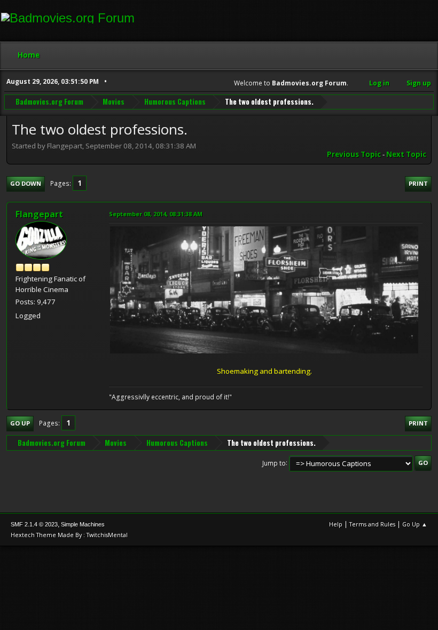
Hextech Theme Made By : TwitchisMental (69, 535)
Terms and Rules (372, 524)
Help (335, 524)
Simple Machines (83, 524)
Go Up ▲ (414, 524)
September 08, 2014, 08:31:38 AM (155, 214)
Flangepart (39, 214)
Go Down (25, 183)
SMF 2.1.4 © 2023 (34, 524)
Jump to (274, 462)
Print (418, 183)
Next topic (406, 154)
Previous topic (354, 154)
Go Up (20, 423)
